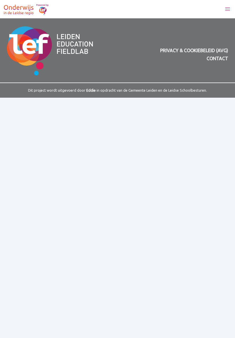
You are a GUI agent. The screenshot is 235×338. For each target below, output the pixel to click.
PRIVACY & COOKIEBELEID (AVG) (194, 50)
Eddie (91, 90)
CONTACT (217, 58)
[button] (227, 9)
